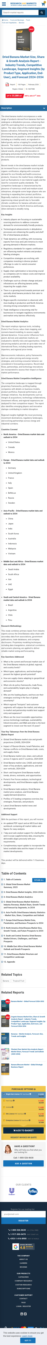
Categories (23, 1277)
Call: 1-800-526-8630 (23, 1158)
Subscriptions (23, 1289)
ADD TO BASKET (23, 1130)
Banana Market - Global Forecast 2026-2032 (27, 1001)
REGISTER (23, 1221)
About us (23, 1259)
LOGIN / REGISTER (23, 1306)
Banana (6, 981)
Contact (23, 1299)
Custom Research (23, 1285)
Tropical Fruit (18, 981)
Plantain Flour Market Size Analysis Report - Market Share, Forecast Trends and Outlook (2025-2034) (27, 1051)
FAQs (23, 1302)
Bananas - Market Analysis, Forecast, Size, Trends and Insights (27, 1035)
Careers (23, 1263)
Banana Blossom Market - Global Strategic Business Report (27, 1066)
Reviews (23, 1267)
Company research (23, 1281)
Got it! (28, 1340)
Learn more (27, 1336)
